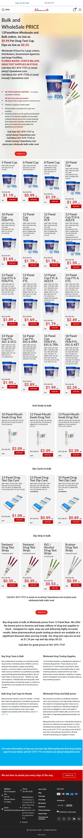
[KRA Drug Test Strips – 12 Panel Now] (73, 566)
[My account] (79, 10)
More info (33, 199)
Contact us (21, 154)
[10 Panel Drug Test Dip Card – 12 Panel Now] (13, 502)
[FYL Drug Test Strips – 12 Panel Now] (10, 566)
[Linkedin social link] (79, 819)
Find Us (25, 822)
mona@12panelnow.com (15, 78)
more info (12, 199)
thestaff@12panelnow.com (13, 810)
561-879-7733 (21, 74)
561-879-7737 (49, 3)
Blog (39, 793)
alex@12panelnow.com (14, 71)
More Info (76, 206)
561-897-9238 (24, 3)
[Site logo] (41, 9)
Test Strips (41, 799)
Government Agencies (27, 54)
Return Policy (42, 813)
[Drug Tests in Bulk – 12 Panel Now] (10, 181)
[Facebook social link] (59, 819)
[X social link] (64, 819)
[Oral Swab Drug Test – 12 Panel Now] (13, 436)
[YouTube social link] (74, 819)
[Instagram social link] (69, 819)
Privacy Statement (44, 810)
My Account (42, 803)
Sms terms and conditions (43, 818)
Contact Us (69, 775)
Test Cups (41, 796)
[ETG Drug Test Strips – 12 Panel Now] (52, 569)
